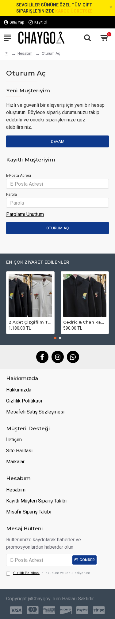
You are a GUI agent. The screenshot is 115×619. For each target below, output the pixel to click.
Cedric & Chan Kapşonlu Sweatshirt (85, 322)
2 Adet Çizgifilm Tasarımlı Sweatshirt (30, 322)
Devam (57, 141)
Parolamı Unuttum (25, 214)
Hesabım (25, 53)
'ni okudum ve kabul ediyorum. (52, 573)
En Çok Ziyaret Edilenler (37, 262)
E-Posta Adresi (18, 175)
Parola (11, 194)
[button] (55, 338)
